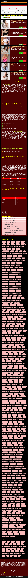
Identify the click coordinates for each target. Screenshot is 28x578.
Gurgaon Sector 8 (18, 286)
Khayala (7, 358)
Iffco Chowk (4, 258)
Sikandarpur (14, 295)
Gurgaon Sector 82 (5, 288)
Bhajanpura (4, 342)
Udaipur (24, 323)
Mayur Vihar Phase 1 (15, 370)
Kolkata (19, 480)
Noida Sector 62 (12, 536)
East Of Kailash (15, 314)
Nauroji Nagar (4, 494)
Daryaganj (4, 309)
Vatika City (11, 307)
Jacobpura (4, 531)
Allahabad (4, 541)
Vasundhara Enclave (10, 433)
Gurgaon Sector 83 (11, 288)
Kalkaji (23, 309)
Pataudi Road (16, 267)
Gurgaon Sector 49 (11, 281)
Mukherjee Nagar (11, 344)
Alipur (24, 363)
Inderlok (4, 337)
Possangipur (18, 503)
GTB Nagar (4, 445)
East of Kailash (24, 473)
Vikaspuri (11, 328)
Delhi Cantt (4, 501)
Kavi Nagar (17, 391)
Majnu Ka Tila (4, 510)
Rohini (3, 246)
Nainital (8, 553)
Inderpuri (8, 482)
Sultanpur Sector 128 (5, 454)
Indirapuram (12, 244)
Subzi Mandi (19, 349)
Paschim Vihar (19, 309)
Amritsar (8, 541)
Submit (22, 12)
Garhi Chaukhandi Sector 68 (17, 459)
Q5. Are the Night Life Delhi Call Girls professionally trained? (10, 226)
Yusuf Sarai (10, 438)
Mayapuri (21, 489)
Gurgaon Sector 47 (5, 281)
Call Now (2, 573)
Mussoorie (12, 546)
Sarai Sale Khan (19, 323)
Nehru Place (16, 410)
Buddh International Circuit (12, 466)
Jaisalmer (16, 553)
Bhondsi (17, 251)
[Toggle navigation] (26, 1)
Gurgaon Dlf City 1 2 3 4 (6, 251)
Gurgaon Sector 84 (18, 288)
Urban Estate (24, 529)
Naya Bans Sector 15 (19, 454)
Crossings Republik (23, 391)
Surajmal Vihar (22, 358)
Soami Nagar (4, 431)
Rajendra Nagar (21, 496)
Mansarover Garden (15, 489)
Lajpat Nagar (8, 473)
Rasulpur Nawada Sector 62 (19, 461)
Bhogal (8, 342)
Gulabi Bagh (9, 510)
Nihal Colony (13, 265)
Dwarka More (9, 384)
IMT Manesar (9, 258)
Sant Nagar (18, 440)
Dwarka (12, 410)
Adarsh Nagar (19, 337)
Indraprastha (8, 337)
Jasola (16, 482)
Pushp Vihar (10, 496)
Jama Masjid (23, 503)
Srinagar (11, 548)
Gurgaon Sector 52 (11, 524)
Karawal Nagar (4, 487)
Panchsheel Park (5, 496)
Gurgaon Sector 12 (5, 272)
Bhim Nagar (12, 251)
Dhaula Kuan (18, 244)
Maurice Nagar (20, 510)
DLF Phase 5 (19, 253)
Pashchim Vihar (22, 424)
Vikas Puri (11, 246)
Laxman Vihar (4, 260)
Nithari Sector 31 (12, 468)
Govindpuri (24, 417)
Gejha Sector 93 (11, 461)
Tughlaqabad (19, 417)
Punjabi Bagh (9, 330)
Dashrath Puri (16, 424)
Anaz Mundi (18, 356)
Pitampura (24, 314)
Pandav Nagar (14, 330)
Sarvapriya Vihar (10, 363)
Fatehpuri (12, 508)
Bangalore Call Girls (14, 570)
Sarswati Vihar (19, 529)
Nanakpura (21, 438)
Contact (25, 27)
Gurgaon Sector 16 (18, 522)
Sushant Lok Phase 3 (5, 302)
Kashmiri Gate (19, 426)
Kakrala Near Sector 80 (6, 403)
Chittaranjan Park (5, 344)
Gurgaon (21, 321)
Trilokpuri (24, 431)
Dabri (3, 508)
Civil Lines (4, 253)
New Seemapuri (23, 433)
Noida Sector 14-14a (22, 531)
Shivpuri (10, 295)
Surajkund (15, 363)
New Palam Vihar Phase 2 (6, 265)
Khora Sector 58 (23, 468)
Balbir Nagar (9, 370)
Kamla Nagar (16, 316)
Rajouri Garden (10, 424)
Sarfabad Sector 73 (12, 454)
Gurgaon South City (11, 517)
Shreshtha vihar (21, 365)
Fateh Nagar (9, 351)
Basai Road (4, 529)
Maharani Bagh (5, 417)
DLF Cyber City (14, 253)
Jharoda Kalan (18, 501)
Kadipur (14, 258)
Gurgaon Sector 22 (5, 274)
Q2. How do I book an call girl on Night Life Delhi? (9, 220)
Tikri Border (8, 440)
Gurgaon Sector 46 (18, 279)
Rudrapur (4, 553)
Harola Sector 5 (19, 452)
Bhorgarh (12, 342)
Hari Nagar (13, 323)
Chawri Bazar (22, 342)
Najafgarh (9, 426)
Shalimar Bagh (13, 337)
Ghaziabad (4, 244)
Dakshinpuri (4, 377)
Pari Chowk (17, 403)
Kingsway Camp (11, 447)
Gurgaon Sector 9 (18, 293)
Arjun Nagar (15, 365)
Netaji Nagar (9, 494)
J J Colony (9, 503)
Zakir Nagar (4, 384)
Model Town (23, 260)
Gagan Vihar (16, 358)
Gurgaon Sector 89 (11, 293)
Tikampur (11, 302)
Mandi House (4, 489)
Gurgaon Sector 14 (11, 272)
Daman (20, 553)
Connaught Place (19, 412)
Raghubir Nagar (13, 440)
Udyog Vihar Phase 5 (5, 307)
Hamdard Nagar (14, 377)
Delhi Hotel (14, 571)
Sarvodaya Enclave (9, 445)
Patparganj (24, 330)
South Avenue (9, 431)
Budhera (21, 251)
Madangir (4, 356)
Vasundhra (4, 323)
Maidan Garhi (19, 487)
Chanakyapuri (13, 412)
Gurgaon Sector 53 (5, 524)
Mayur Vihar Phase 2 (22, 370)
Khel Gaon (21, 445)
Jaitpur (19, 377)
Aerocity (16, 508)
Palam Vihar (18, 265)
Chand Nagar (4, 351)
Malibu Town (9, 260)
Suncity (17, 524)
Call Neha (8, 17)
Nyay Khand (12, 391)
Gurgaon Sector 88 (5, 293)
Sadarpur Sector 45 (5, 398)
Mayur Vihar (4, 316)
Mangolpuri (9, 489)
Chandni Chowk (5, 419)
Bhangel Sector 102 (5, 468)
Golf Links (9, 377)
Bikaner (12, 553)
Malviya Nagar (23, 244)
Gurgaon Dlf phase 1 (22, 524)
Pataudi (11, 267)
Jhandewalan (21, 482)
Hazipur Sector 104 (5, 452)
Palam (14, 503)
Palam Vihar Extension (6, 267)
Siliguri (3, 548)
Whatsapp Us (3, 574)
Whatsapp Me (4, 17)
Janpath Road (14, 384)
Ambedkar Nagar (5, 365)
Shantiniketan (16, 445)
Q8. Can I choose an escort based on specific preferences (10, 232)
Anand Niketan (16, 438)
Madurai (24, 553)
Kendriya (14, 529)
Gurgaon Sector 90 (5, 295)
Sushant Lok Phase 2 (17, 300)
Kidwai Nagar (10, 487)
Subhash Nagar (5, 424)
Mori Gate (23, 440)
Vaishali (8, 244)
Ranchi (24, 546)
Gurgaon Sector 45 (5, 522)
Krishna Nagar (21, 335)
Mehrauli (7, 246)
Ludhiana (8, 546)
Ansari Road (7, 508)
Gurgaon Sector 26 (18, 274)
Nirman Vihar (15, 494)
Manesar (14, 260)
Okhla (19, 494)
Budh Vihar (16, 342)
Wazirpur (22, 344)
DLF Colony (8, 253)
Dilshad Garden (16, 419)
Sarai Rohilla (24, 426)
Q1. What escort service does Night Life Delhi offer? (9, 218)
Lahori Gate (14, 510)
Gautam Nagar (17, 344)
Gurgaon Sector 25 (11, 522)
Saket (3, 410)
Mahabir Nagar (4, 503)
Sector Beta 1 (4, 459)
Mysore (17, 546)
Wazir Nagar (24, 349)
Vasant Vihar (4, 433)
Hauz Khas (4, 475)
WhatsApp (20, 27)
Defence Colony (8, 314)
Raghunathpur (10, 459)
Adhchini (20, 363)
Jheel (3, 358)
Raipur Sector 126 (19, 398)
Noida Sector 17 (15, 531)
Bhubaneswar (18, 541)
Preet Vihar (4, 321)
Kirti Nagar (21, 316)
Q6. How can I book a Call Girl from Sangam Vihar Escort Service (11, 228)
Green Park (4, 482)
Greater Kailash (21, 246)
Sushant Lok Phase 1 (10, 300)
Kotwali (15, 487)
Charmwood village (5, 447)
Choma (24, 251)
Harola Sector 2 (12, 403)
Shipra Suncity (20, 384)
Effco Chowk (20, 515)
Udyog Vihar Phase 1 (17, 302)
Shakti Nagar (14, 349)
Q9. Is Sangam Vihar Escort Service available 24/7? (9, 234)
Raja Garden (15, 496)
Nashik (20, 546)
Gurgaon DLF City (19, 405)
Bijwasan (8, 501)
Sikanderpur (19, 295)
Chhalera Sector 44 (5, 461)
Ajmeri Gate (24, 337)
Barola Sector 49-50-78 (12, 452)
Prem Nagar (21, 267)
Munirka (4, 314)
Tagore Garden (15, 431)
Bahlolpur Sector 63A (20, 466)
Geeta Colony (24, 480)
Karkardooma (24, 356)
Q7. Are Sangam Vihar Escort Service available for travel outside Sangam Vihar (13, 230)
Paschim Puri (11, 358)
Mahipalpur (21, 410)
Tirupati (15, 548)
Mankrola (18, 260)
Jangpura (12, 482)
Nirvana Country (9, 531)
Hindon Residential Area (6, 391)
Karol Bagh (7, 410)
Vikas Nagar (16, 307)
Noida (3, 480)
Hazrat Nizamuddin (5, 438)
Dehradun (23, 541)
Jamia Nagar (23, 377)
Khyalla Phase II (21, 351)
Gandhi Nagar (21, 419)
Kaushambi (8, 323)
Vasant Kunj (4, 412)
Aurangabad (12, 541)
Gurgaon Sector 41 (11, 279)
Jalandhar (4, 546)
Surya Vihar (4, 300)
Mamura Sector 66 (5, 466)
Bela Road (20, 508)
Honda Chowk (18, 517)
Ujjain (22, 548)
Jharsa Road (9, 529)
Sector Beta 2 (17, 468)
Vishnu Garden (21, 307)
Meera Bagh (4, 426)
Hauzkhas (19, 314)
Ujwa (22, 501)
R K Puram (14, 417)
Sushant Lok (4, 515)
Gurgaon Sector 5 (18, 281)
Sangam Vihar (14, 356)
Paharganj (8, 321)
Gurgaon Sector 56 (5, 286)
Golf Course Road (15, 515)
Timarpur (20, 431)
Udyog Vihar (9, 515)
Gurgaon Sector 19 (18, 272)
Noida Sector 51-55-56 (5, 536)
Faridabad (11, 480)
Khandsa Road (18, 258)
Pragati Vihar (4, 349)
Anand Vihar (10, 419)
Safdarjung (9, 349)
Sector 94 (4, 473)
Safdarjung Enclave (10, 316)
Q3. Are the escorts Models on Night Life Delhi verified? (10, 222)
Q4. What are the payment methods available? (8, 224)
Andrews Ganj (11, 365)
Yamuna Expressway (12, 398)
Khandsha (23, 258)
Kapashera (16, 246)
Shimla (7, 548)
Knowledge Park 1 (23, 403)
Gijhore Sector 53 (22, 447)
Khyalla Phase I (15, 351)
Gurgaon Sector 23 (11, 274)
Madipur (4, 440)
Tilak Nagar (13, 405)
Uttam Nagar (4, 405)
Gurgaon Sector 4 (5, 279)
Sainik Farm (8, 356)
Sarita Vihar (8, 309)
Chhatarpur (9, 417)
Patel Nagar (19, 330)
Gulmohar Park (4, 363)
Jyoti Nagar (4, 370)
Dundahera (24, 253)
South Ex (9, 412)
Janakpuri (9, 405)
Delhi (12, 321)
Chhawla (13, 501)
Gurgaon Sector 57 (11, 286)
